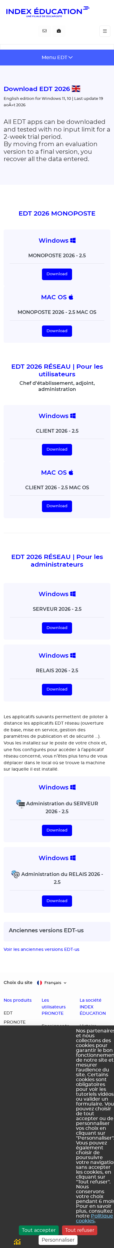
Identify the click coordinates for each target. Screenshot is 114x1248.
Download (57, 274)
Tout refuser (79, 1230)
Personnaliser (58, 1240)
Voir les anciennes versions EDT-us (41, 949)
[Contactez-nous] (44, 31)
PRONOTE (15, 1022)
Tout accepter (39, 1230)
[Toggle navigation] (104, 31)
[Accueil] (47, 11)
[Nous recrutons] (58, 31)
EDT (8, 1013)
